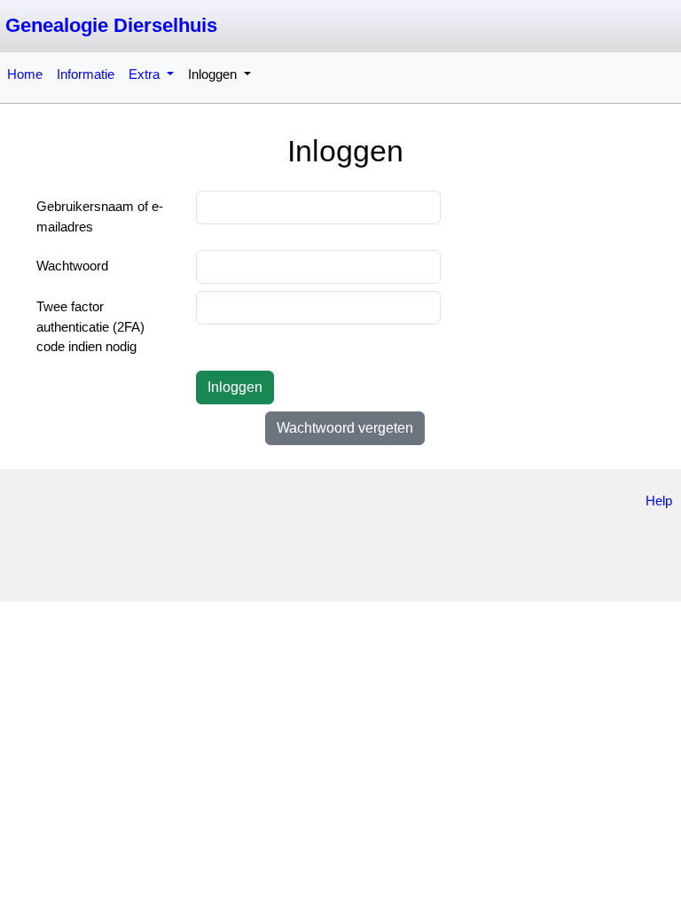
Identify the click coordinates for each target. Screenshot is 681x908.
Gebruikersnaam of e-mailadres (99, 216)
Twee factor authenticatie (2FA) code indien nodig (90, 326)
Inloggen (214, 74)
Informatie (85, 74)
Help (659, 500)
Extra (146, 74)
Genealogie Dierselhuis (111, 25)
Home (25, 74)
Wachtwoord (72, 265)
